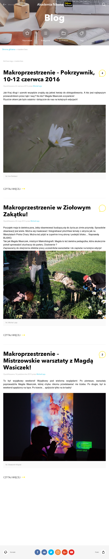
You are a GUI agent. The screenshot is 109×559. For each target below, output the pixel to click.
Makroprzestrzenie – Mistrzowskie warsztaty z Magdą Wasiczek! (48, 360)
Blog (54, 17)
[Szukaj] (103, 5)
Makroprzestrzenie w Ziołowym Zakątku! (47, 211)
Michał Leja (37, 86)
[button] (12, 552)
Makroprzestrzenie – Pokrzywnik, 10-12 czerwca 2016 (49, 76)
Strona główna (8, 49)
